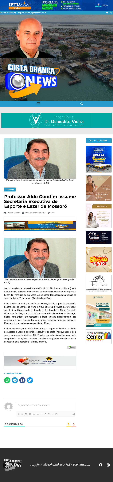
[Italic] (22, 414)
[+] (56, 414)
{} (53, 414)
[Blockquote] (41, 414)
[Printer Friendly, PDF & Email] (71, 347)
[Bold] (18, 414)
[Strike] (30, 414)
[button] (38, 103)
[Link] (49, 414)
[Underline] (26, 414)
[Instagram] (111, 13)
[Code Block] (45, 414)
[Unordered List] (38, 414)
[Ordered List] (34, 414)
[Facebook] (107, 13)
